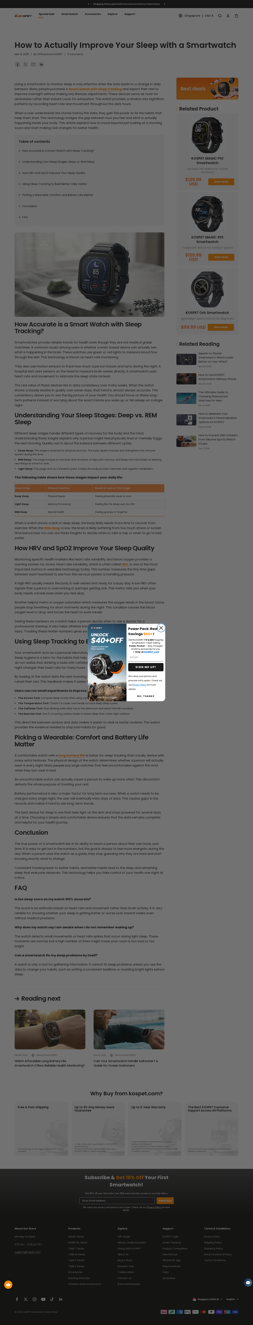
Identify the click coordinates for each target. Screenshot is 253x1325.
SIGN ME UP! (145, 667)
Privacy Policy (139, 684)
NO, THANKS (146, 696)
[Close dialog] (161, 628)
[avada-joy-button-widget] (8, 1285)
